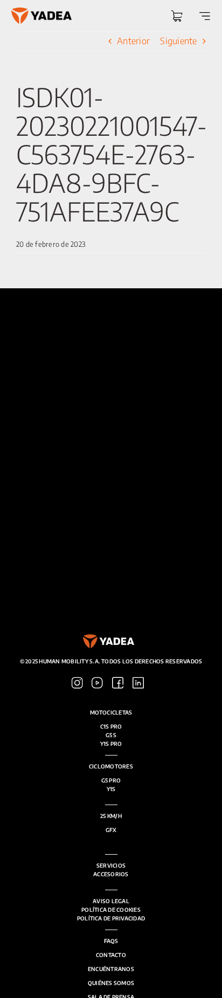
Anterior (133, 40)
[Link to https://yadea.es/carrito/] (176, 16)
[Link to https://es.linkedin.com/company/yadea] (138, 683)
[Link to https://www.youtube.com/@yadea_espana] (97, 683)
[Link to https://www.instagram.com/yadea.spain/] (77, 683)
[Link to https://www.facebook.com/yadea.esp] (117, 683)
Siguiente (178, 40)
